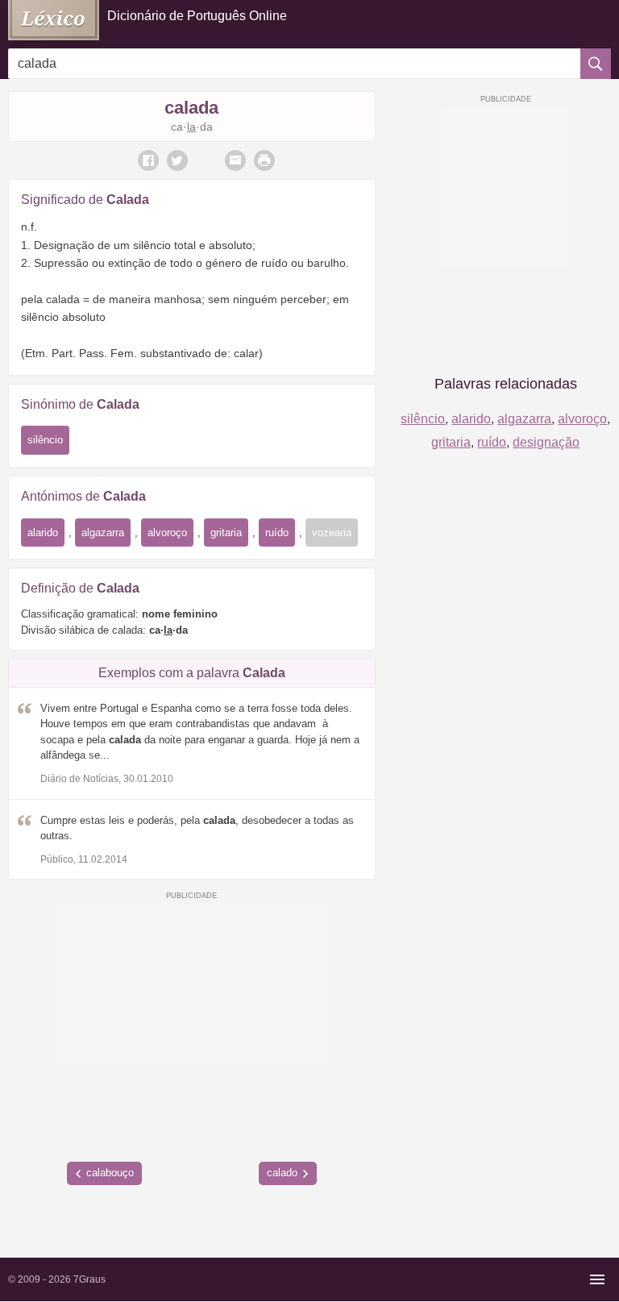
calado (282, 1173)
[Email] (235, 160)
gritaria (226, 532)
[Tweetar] (177, 160)
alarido (42, 532)
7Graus (89, 1279)
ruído (277, 532)
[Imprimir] (264, 160)
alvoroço (167, 532)
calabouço (110, 1173)
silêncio (45, 440)
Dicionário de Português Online (197, 16)
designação (546, 442)
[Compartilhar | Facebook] (148, 160)
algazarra (102, 532)
